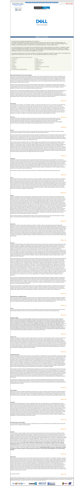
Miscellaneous (38, 69)
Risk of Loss (14, 60)
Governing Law (15, 58)
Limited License (38, 61)
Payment (13, 65)
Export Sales (14, 66)
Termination (37, 65)
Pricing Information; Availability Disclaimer (19, 69)
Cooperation (14, 62)
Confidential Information (39, 62)
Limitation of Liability (39, 60)
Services (13, 61)
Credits (36, 58)
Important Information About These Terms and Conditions (22, 57)
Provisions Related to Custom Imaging (42, 66)
